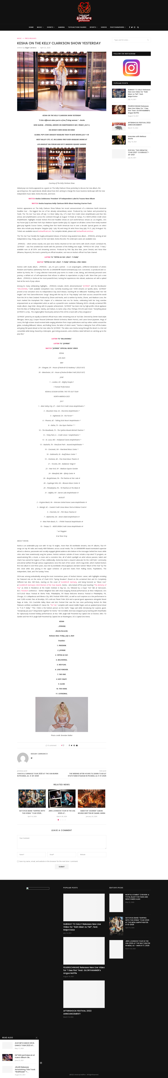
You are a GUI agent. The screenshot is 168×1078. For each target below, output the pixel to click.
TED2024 (24, 591)
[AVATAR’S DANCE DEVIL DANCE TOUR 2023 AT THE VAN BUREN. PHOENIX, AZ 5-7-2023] (7, 1045)
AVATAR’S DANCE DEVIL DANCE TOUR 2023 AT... (24, 1044)
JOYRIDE (86, 286)
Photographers (117, 27)
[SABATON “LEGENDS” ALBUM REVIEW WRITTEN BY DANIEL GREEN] (91, 798)
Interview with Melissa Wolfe (137, 137)
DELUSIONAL (23, 289)
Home (31, 27)
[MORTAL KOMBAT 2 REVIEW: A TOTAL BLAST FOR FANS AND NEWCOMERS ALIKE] (116, 903)
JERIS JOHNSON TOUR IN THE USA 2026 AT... (61, 812)
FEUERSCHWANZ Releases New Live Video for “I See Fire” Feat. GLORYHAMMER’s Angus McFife (139, 109)
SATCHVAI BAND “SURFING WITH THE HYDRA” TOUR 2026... (32, 812)
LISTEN (47, 257)
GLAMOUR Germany (27, 585)
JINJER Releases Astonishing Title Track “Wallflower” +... (25, 1069)
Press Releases (30, 38)
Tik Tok (53, 605)
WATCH (32, 198)
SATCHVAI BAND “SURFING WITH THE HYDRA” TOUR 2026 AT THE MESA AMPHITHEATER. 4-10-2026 (137, 921)
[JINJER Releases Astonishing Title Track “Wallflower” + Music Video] (7, 1069)
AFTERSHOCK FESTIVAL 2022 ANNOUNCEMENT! (139, 124)
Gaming (61, 27)
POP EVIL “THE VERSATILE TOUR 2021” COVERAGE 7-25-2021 (138, 152)
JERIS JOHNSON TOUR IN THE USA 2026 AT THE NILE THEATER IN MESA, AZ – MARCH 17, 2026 (137, 943)
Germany (73, 582)
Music (39, 27)
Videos (104, 27)
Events (50, 27)
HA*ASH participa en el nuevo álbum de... (25, 1056)
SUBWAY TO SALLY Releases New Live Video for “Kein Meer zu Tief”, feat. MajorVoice (139, 93)
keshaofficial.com (44, 231)
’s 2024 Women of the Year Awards (48, 585)
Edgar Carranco (30, 48)
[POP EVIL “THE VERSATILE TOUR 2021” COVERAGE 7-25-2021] (119, 153)
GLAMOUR (65, 582)
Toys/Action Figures (77, 27)
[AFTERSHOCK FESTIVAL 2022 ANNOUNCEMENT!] (119, 126)
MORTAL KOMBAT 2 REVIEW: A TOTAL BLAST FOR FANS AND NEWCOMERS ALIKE (137, 897)
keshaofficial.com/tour (85, 231)
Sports (93, 27)
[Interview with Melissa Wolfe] (119, 140)
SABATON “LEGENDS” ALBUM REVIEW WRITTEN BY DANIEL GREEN (91, 812)
